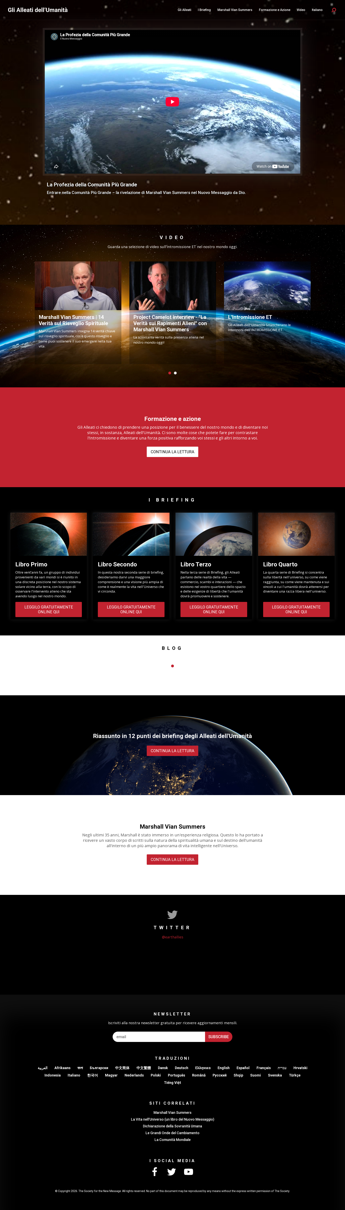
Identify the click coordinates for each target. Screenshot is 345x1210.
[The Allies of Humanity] (38, 10)
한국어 (92, 1075)
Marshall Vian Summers (234, 10)
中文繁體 (144, 1068)
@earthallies (172, 937)
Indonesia (53, 1075)
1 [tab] (169, 373)
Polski (156, 1075)
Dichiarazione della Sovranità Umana (172, 1126)
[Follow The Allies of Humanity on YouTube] (188, 1172)
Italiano (74, 1075)
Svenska (275, 1075)
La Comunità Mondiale (173, 1140)
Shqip (238, 1075)
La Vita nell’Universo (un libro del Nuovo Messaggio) (172, 1119)
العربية (43, 1068)
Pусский (220, 1075)
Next (318, 312)
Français (264, 1068)
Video (301, 10)
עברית (282, 1068)
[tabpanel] (78, 312)
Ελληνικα (203, 1068)
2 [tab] (175, 373)
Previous (27, 312)
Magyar (111, 1075)
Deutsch (181, 1068)
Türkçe (294, 1075)
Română (199, 1075)
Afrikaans (62, 1068)
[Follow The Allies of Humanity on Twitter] (171, 1172)
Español (243, 1068)
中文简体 (122, 1068)
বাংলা (80, 1068)
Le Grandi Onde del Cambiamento (172, 1133)
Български (99, 1068)
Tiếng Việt (172, 1082)
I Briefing (204, 10)
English (224, 1068)
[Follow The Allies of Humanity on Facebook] (155, 1172)
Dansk (163, 1068)
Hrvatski (300, 1068)
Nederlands (134, 1075)
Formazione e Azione (274, 10)
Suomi (255, 1075)
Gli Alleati (184, 10)
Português (176, 1075)
